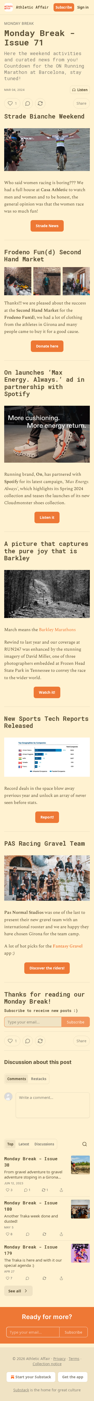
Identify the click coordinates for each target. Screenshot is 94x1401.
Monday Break (19, 23)
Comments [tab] (16, 1078)
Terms (74, 1358)
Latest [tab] (24, 1144)
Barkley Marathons (57, 629)
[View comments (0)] (27, 103)
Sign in (83, 7)
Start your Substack (33, 1376)
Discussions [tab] (44, 1144)
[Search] (84, 1144)
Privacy (59, 1358)
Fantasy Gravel (68, 946)
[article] (47, 1174)
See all (14, 1290)
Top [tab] (10, 1144)
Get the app (72, 1376)
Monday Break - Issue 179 (30, 1250)
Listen (82, 89)
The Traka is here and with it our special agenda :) (33, 1262)
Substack (21, 1389)
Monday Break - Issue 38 (30, 1162)
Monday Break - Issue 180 (30, 1206)
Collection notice (47, 1363)
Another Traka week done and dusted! (31, 1218)
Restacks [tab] (38, 1078)
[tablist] (26, 1079)
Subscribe (64, 7)
